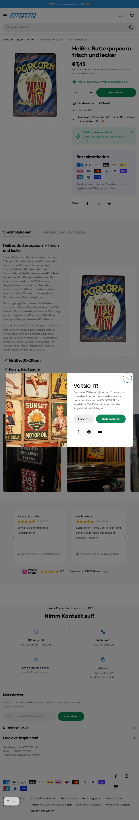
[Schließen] (127, 378)
